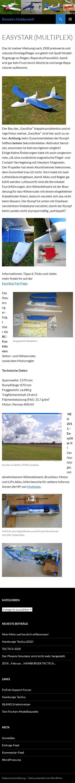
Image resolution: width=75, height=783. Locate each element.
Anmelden (8, 738)
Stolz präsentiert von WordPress (45, 778)
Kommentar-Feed (13, 752)
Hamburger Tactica (14, 697)
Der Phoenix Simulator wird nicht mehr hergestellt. (33, 656)
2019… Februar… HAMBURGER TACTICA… (29, 663)
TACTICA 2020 (11, 649)
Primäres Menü (70, 19)
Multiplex (34, 486)
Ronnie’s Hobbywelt (18, 19)
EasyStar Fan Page (14, 283)
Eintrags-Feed (10, 745)
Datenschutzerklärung (14, 778)
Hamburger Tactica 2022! (18, 641)
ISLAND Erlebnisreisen (16, 704)
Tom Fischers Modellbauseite (20, 711)
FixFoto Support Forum (16, 689)
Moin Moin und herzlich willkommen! (25, 634)
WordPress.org (11, 759)
